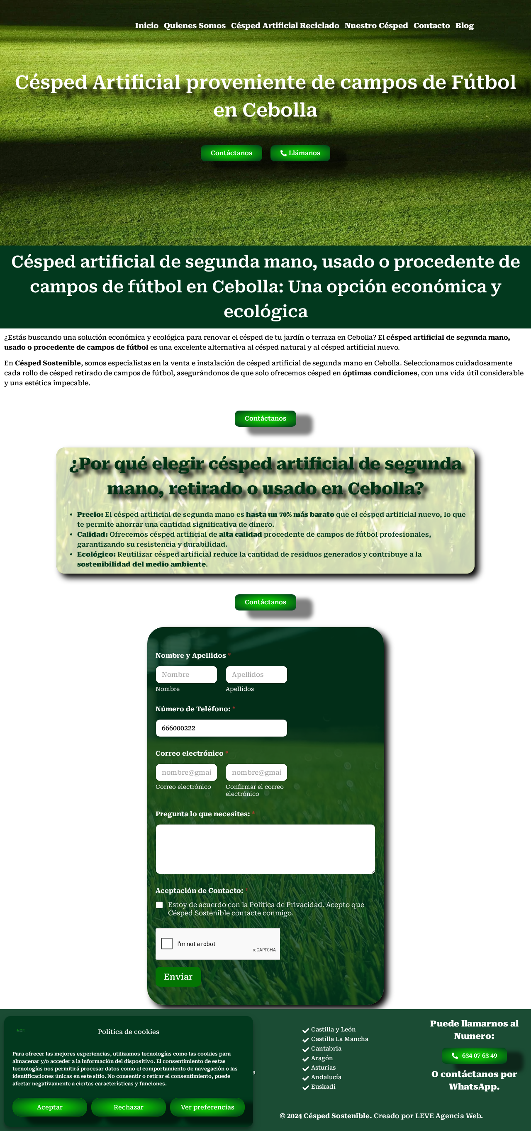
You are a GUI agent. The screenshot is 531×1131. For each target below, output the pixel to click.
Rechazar (129, 1107)
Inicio (146, 25)
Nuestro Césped (376, 25)
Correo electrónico (183, 786)
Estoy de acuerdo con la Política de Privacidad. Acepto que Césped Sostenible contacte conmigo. (266, 909)
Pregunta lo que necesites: (205, 814)
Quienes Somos (195, 25)
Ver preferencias (207, 1107)
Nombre (168, 689)
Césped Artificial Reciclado (285, 25)
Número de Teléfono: (195, 709)
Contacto (432, 25)
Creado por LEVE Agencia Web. (428, 1116)
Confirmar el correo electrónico (255, 790)
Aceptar (50, 1107)
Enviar (178, 977)
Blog (464, 25)
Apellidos (240, 689)
